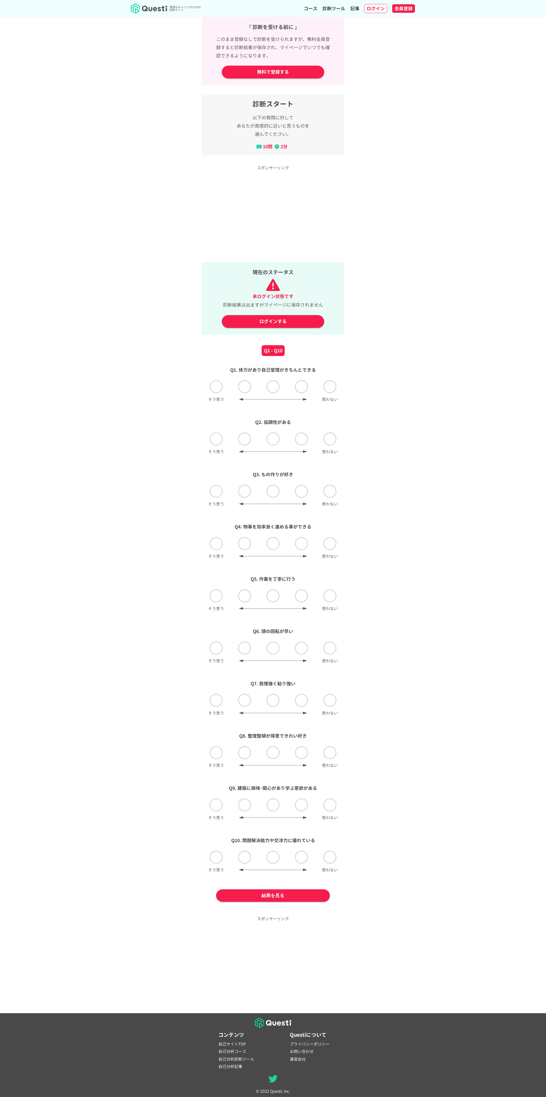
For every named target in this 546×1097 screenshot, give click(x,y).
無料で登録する (273, 72)
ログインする (273, 321)
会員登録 (403, 8)
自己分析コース (232, 1051)
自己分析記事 (230, 1066)
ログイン (376, 8)
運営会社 (298, 1059)
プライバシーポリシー (310, 1044)
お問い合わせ (302, 1051)
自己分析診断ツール (236, 1059)
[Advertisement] (273, 213)
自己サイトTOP (232, 1044)
